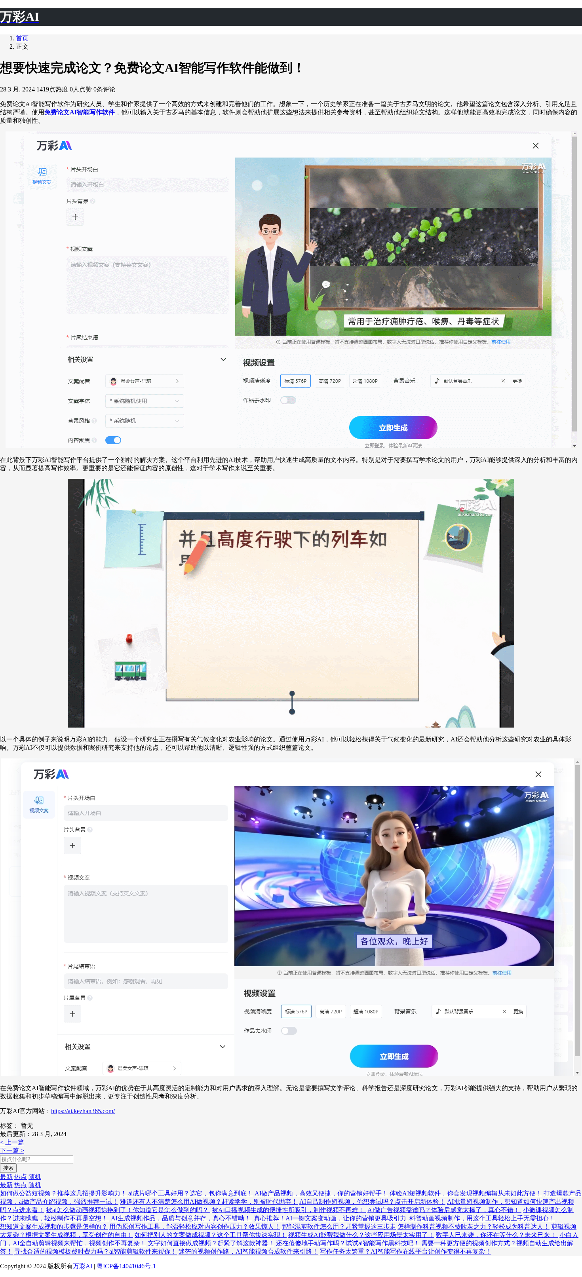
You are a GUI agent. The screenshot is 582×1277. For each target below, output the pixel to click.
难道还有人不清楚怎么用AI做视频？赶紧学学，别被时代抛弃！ (209, 1201)
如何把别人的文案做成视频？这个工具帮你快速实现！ (211, 1234)
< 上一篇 (12, 1142)
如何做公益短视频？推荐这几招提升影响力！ (63, 1193)
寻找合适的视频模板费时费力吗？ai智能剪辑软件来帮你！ (95, 1251)
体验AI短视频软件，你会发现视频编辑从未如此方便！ (466, 1193)
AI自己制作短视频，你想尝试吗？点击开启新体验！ (372, 1201)
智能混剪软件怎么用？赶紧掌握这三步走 (339, 1226)
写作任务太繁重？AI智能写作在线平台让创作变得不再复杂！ (405, 1251)
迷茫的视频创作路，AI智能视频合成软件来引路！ (248, 1251)
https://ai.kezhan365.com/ (83, 1111)
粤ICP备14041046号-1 (126, 1266)
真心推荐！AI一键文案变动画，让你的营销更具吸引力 (331, 1218)
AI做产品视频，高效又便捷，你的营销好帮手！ (321, 1193)
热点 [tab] (20, 1176)
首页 (22, 38)
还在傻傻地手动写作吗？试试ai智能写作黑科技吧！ (348, 1243)
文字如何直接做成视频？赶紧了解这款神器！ (211, 1243)
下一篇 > (12, 1150)
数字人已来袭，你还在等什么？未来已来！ (497, 1234)
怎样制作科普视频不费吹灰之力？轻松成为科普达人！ (474, 1226)
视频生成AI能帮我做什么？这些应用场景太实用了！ (361, 1234)
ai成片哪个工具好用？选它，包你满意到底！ (190, 1193)
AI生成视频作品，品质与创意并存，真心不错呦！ (181, 1218)
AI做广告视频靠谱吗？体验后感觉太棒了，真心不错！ (444, 1210)
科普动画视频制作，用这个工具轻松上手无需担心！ (482, 1218)
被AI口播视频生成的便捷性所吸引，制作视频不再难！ (289, 1210)
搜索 (8, 1168)
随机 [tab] (35, 1176)
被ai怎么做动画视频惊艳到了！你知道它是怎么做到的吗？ (128, 1210)
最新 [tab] (6, 1176)
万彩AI (82, 1266)
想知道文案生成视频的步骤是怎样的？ (54, 1226)
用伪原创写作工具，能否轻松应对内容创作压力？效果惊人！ (194, 1226)
